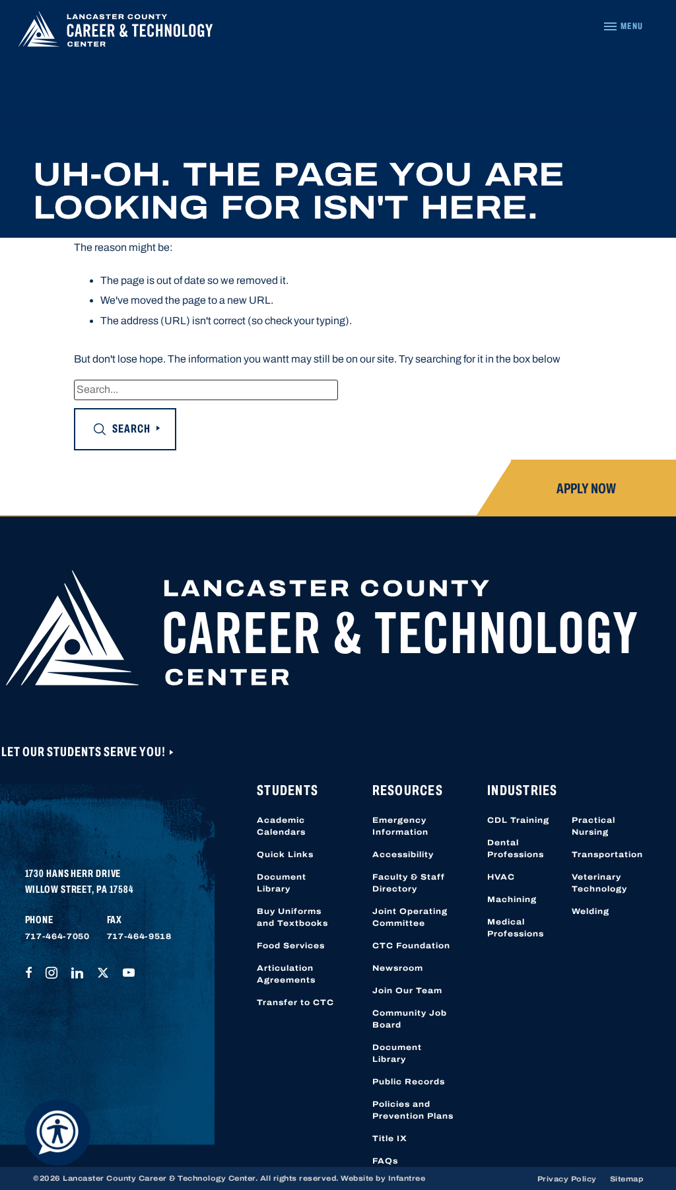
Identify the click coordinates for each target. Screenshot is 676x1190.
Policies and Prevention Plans (413, 1110)
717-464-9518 (139, 936)
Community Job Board (409, 1019)
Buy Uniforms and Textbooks (292, 917)
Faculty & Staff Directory (408, 882)
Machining (512, 899)
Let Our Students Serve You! (84, 751)
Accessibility (403, 854)
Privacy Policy (567, 1179)
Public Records (408, 1081)
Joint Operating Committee (410, 917)
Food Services (291, 945)
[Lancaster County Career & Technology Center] (116, 32)
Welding (590, 911)
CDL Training (518, 820)
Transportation (607, 854)
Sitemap (627, 1179)
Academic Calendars (281, 826)
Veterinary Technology (599, 882)
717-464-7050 (57, 936)
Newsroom (397, 968)
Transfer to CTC (295, 1002)
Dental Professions (515, 848)
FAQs (385, 1161)
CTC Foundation (411, 945)
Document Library (281, 882)
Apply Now (586, 489)
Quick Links (285, 854)
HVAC (501, 877)
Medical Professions (515, 927)
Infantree (407, 1178)
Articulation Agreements (286, 974)
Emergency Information (400, 826)
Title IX (389, 1138)
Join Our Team (407, 990)
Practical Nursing (593, 826)
